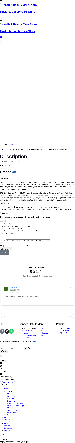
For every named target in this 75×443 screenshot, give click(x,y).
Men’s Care (11, 408)
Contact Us (8, 417)
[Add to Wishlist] (1, 243)
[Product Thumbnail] (0, 41)
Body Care (11, 401)
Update (3, 361)
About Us (7, 419)
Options (3, 240)
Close (5, 352)
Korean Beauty (12, 412)
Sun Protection (12, 410)
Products (7, 392)
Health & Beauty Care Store (17, 11)
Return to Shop (8, 382)
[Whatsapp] (11, 331)
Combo (10, 415)
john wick (13, 288)
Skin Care (10, 394)
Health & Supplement (15, 403)
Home (6, 389)
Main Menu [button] (6, 385)
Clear (52, 240)
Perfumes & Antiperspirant (17, 406)
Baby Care (11, 396)
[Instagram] (7, 331)
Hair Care (11, 144)
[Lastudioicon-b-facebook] (2, 331)
